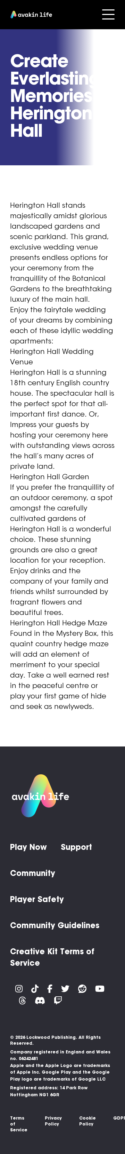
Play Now (28, 847)
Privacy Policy (53, 1121)
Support (76, 847)
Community (32, 873)
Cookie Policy (87, 1121)
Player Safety (37, 899)
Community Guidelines (54, 925)
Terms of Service (18, 1123)
